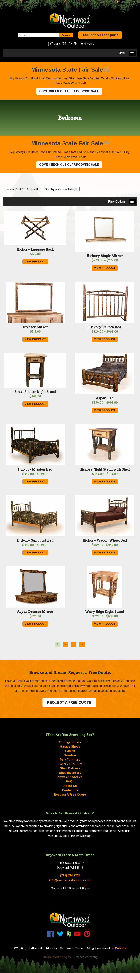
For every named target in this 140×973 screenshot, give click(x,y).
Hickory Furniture (70, 764)
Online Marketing (55, 957)
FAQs (70, 781)
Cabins (70, 750)
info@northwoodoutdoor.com (70, 880)
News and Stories (70, 777)
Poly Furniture (70, 759)
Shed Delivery (70, 768)
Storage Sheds (70, 742)
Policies (120, 948)
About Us (70, 785)
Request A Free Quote (100, 35)
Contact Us (70, 790)
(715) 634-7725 (62, 43)
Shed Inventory (70, 772)
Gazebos (70, 755)
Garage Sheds (70, 746)
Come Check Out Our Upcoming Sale (69, 91)
